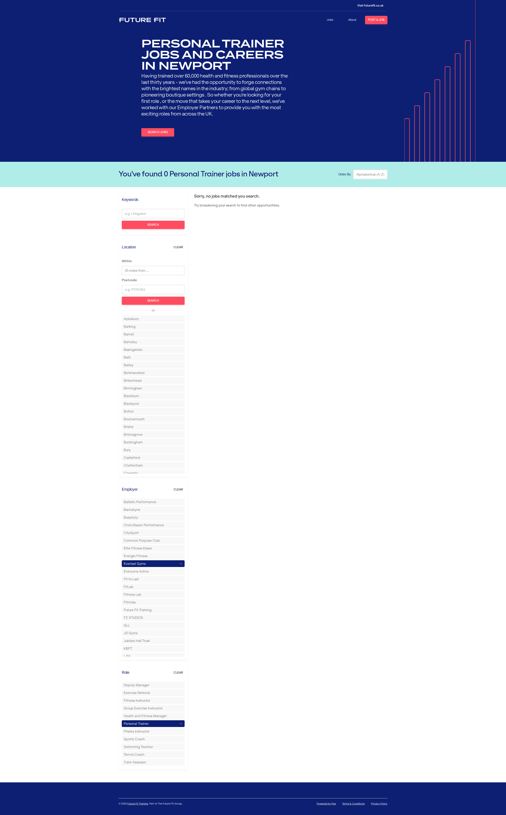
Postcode (129, 280)
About (352, 20)
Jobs (330, 20)
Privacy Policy (379, 803)
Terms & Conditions (353, 803)
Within (127, 261)
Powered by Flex (326, 803)
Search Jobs (158, 132)
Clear (178, 247)
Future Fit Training (137, 803)
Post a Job (376, 20)
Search (153, 224)
